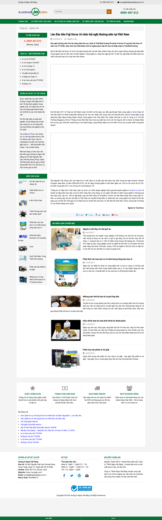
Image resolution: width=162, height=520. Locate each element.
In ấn (31, 247)
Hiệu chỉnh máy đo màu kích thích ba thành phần (104, 321)
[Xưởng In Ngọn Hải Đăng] (32, 12)
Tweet (90, 215)
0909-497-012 (108, 2)
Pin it (116, 215)
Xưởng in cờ (26, 84)
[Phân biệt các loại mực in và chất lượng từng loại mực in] (65, 273)
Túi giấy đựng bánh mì (30, 73)
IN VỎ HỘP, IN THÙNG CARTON (66, 21)
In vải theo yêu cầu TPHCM (31, 439)
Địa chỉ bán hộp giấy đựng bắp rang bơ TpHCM (38, 427)
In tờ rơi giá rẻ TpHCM (30, 63)
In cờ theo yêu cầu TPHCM (31, 433)
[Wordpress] (79, 476)
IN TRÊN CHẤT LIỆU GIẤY (41, 21)
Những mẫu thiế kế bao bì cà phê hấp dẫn (101, 296)
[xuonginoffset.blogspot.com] (87, 476)
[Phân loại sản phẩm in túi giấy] (65, 358)
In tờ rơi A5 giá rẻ (28, 70)
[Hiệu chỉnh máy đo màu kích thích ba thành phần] (65, 330)
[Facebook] (64, 476)
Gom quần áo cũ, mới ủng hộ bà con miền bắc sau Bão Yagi (43, 418)
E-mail (81, 215)
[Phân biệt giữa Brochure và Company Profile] (23, 236)
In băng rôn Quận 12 (29, 77)
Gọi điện (49, 518)
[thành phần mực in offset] (23, 192)
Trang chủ (23, 28)
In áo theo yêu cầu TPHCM (32, 80)
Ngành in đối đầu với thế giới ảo (97, 229)
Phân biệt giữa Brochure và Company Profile (32, 238)
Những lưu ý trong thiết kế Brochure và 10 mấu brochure (37, 279)
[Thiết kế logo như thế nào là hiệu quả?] (23, 214)
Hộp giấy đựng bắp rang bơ (31, 424)
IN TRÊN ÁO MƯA (113, 21)
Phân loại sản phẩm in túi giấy (96, 349)
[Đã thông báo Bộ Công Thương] (81, 488)
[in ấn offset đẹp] (23, 203)
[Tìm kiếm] (109, 11)
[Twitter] (72, 476)
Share (107, 215)
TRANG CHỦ (23, 21)
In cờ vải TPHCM (28, 59)
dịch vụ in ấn (136, 190)
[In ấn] (23, 248)
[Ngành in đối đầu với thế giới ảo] (65, 239)
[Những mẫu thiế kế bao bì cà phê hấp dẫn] (65, 301)
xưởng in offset (29, 134)
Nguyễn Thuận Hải (111, 462)
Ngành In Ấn (34, 28)
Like (99, 215)
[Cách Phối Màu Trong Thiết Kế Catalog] (23, 258)
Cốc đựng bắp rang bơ (29, 421)
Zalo (113, 518)
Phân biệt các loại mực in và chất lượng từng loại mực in (107, 259)
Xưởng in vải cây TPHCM (30, 436)
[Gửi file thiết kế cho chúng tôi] (23, 182)
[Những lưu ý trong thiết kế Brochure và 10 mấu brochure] (23, 280)
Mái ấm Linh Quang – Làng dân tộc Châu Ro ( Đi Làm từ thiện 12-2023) (48, 430)
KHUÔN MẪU (129, 21)
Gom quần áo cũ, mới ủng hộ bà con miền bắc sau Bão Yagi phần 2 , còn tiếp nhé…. (52, 416)
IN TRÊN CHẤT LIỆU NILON (92, 21)
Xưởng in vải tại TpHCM (30, 442)
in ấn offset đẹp (35, 200)
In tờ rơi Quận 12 (28, 66)
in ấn (132, 112)
